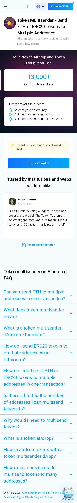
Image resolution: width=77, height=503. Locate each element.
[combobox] (41, 6)
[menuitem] (41, 6)
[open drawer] (5, 6)
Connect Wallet (38, 163)
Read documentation (41, 245)
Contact (49, 497)
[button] (38, 295)
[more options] (28, 6)
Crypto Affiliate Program (30, 497)
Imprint (46, 492)
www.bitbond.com (31, 492)
